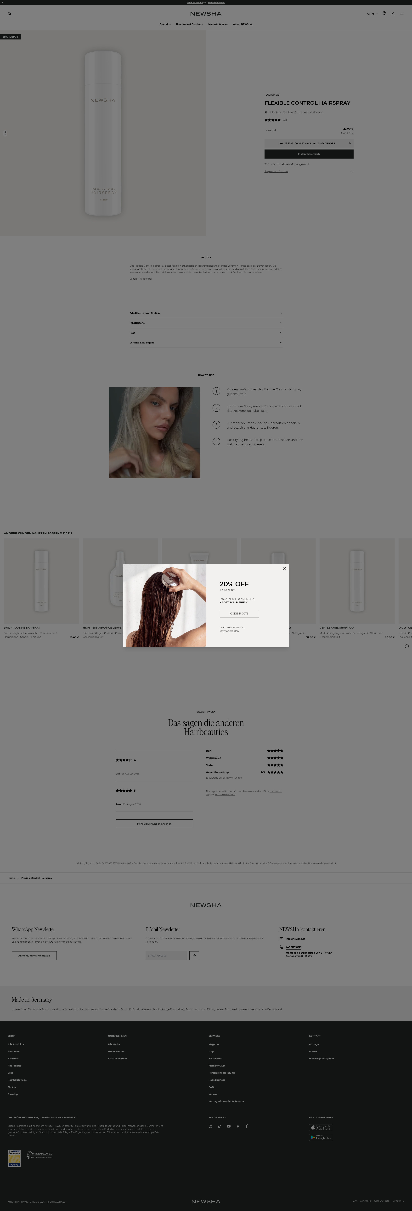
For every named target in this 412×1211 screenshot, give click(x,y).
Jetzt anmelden (229, 630)
